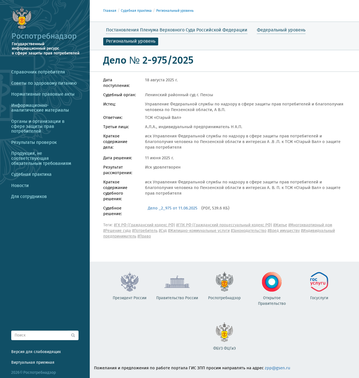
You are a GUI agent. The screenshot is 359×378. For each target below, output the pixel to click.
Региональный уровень (175, 10)
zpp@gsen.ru (277, 368)
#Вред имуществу (284, 231)
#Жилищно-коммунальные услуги (199, 231)
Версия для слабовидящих (36, 352)
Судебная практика (136, 10)
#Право (144, 236)
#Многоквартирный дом (310, 225)
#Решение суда (117, 231)
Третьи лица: (116, 127)
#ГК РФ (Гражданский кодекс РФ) (144, 225)
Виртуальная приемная (32, 362)
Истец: (109, 104)
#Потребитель (145, 231)
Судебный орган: (119, 95)
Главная (109, 10)
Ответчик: (113, 118)
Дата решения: (117, 158)
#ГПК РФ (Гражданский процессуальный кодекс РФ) (224, 225)
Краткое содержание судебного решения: (115, 190)
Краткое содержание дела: (115, 141)
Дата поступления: (116, 83)
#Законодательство (248, 231)
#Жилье (280, 225)
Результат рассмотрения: (117, 170)
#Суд (163, 231)
